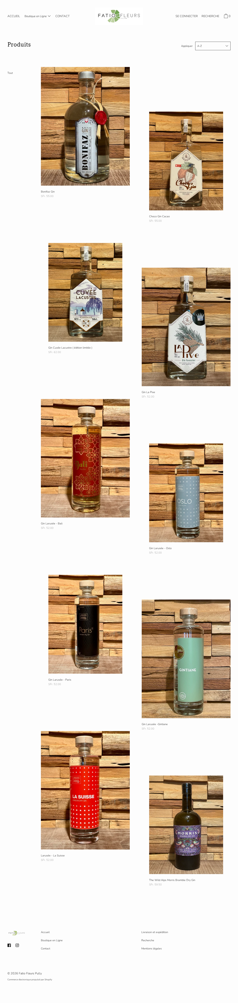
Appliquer (187, 46)
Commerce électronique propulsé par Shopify (29, 979)
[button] (210, 17)
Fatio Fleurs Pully (30, 973)
